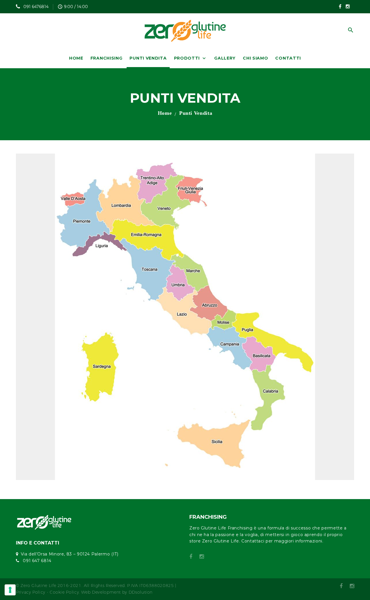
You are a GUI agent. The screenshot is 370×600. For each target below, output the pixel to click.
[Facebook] (340, 6)
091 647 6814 (36, 560)
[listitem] (197, 428)
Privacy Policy (30, 592)
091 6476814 (35, 6)
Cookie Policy (64, 592)
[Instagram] (348, 6)
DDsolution (141, 592)
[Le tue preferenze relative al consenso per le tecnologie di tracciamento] (10, 589)
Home (165, 113)
